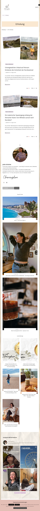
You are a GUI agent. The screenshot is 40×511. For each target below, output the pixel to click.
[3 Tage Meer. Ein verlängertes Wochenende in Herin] (28, 457)
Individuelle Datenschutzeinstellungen (20, 508)
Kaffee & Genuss (22, 329)
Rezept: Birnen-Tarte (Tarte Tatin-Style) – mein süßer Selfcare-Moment (29, 396)
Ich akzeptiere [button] (11, 504)
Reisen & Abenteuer (9, 64)
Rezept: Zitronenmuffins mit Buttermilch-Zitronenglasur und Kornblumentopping (11, 365)
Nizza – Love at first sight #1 (20, 220)
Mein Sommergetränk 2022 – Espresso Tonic (20, 330)
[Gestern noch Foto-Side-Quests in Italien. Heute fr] (28, 480)
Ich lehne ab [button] (17, 504)
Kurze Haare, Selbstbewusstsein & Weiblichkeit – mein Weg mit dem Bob (20, 275)
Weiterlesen (7, 84)
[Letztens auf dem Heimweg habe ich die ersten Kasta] (11, 457)
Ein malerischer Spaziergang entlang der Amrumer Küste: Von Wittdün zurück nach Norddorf (19, 117)
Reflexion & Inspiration (22, 274)
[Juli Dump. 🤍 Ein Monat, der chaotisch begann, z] (11, 480)
